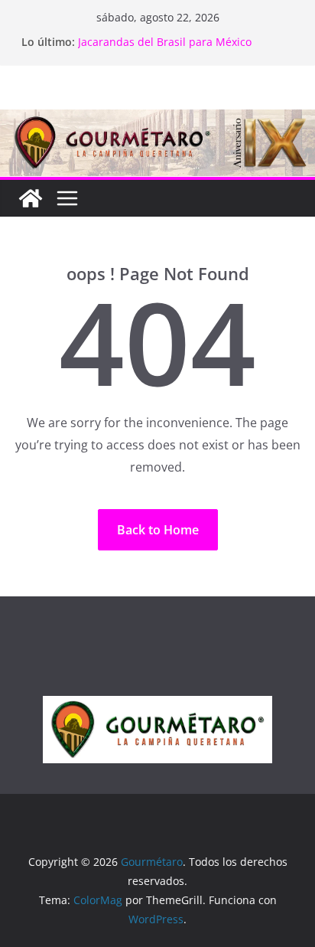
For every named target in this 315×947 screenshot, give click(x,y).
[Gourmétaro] (30, 198)
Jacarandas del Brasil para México (165, 41)
